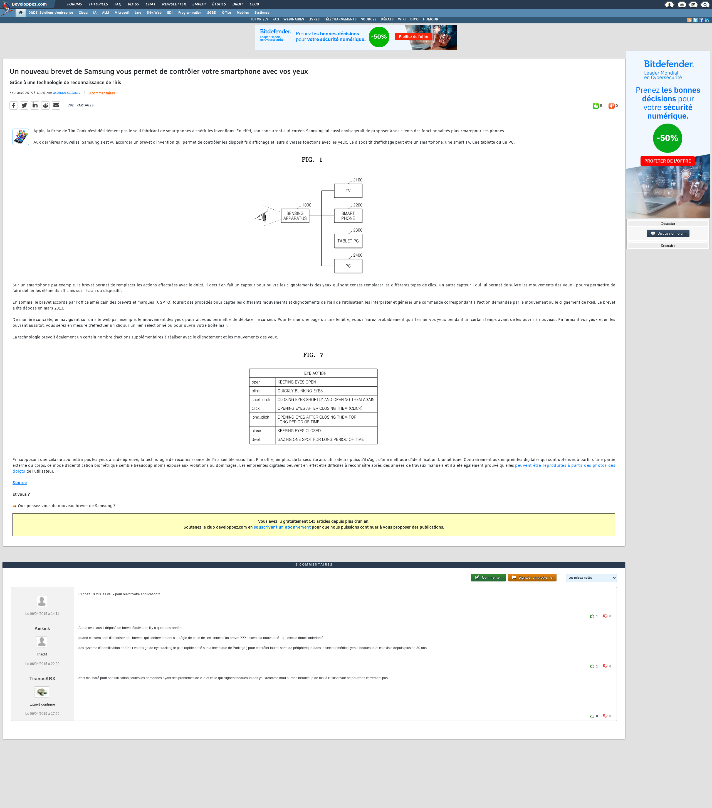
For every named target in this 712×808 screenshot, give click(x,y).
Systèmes (261, 13)
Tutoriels (98, 4)
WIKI (402, 19)
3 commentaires (102, 93)
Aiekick (42, 628)
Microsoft (122, 13)
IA (95, 13)
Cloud (83, 13)
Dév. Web (154, 13)
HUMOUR (430, 19)
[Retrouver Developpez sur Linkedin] (707, 20)
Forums (74, 4)
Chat (150, 4)
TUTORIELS (259, 19)
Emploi (199, 4)
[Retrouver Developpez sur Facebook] (701, 20)
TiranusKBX (42, 678)
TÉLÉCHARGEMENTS (340, 19)
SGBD (211, 13)
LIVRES (314, 19)
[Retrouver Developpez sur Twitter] (695, 20)
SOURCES (368, 19)
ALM (105, 13)
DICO (414, 19)
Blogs (133, 4)
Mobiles (243, 13)
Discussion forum (670, 233)
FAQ (118, 4)
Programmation (190, 13)
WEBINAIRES (293, 19)
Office (226, 13)
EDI (170, 13)
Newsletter (173, 4)
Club (254, 4)
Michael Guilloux (66, 93)
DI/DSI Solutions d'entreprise (50, 13)
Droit (237, 4)
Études (218, 4)
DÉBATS (387, 19)
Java (138, 13)
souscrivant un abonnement (282, 527)
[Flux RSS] (689, 20)
